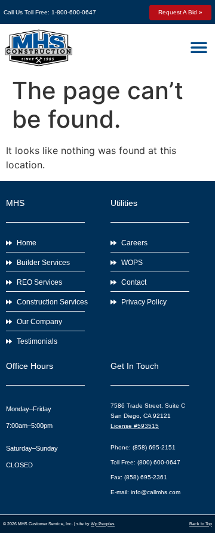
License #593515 (134, 426)
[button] (198, 46)
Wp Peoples (103, 524)
